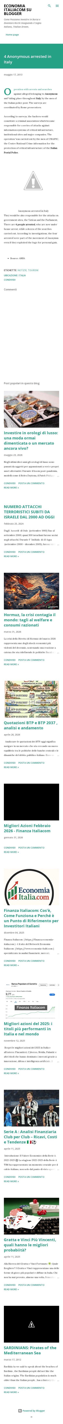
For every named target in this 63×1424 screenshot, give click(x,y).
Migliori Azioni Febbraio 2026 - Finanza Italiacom (27, 828)
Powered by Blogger (33, 1410)
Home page (12, 34)
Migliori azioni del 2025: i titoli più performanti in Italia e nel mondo (28, 1029)
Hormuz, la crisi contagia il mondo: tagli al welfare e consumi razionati (30, 620)
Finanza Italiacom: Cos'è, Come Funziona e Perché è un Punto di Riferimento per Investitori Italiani (31, 918)
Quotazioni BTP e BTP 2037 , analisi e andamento (31, 725)
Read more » (11, 487)
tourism (33, 270)
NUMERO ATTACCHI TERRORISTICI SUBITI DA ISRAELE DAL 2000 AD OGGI (29, 512)
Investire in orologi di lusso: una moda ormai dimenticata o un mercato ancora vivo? (31, 440)
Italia (22, 275)
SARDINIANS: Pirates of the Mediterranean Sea (30, 1350)
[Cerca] (49, 6)
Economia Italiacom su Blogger (18, 9)
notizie (22, 270)
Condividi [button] (10, 279)
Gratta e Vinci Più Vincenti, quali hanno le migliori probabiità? (30, 1245)
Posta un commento (31, 483)
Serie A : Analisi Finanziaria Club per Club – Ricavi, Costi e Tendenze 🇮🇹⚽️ (30, 1137)
